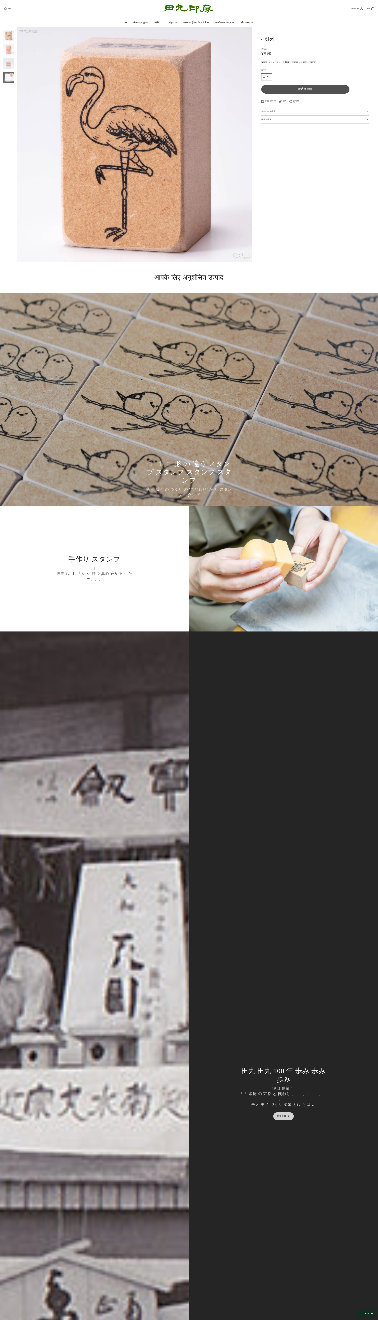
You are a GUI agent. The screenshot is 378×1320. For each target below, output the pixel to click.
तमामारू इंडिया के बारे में (194, 22)
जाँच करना (245, 22)
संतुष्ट (171, 22)
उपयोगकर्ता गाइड (223, 22)
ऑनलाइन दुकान (140, 22)
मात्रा (263, 70)
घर (125, 22)
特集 (157, 22)
